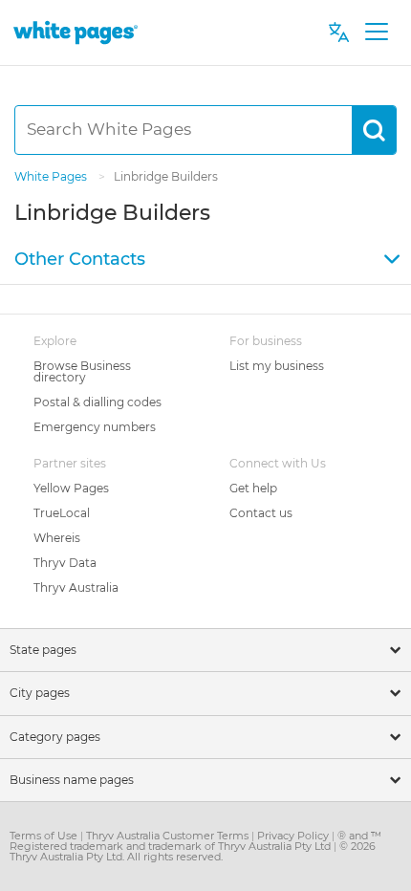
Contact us (260, 513)
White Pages (52, 176)
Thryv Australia (76, 587)
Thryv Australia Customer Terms (168, 835)
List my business (276, 366)
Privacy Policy (294, 835)
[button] (205, 260)
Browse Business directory (82, 371)
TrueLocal (61, 513)
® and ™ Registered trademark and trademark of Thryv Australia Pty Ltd (195, 841)
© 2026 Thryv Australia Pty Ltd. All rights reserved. (193, 851)
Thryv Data (65, 562)
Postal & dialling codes (97, 402)
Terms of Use (45, 835)
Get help (253, 488)
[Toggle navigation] (376, 32)
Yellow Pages (71, 488)
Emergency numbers (94, 427)
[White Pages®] (75, 32)
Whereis (56, 538)
